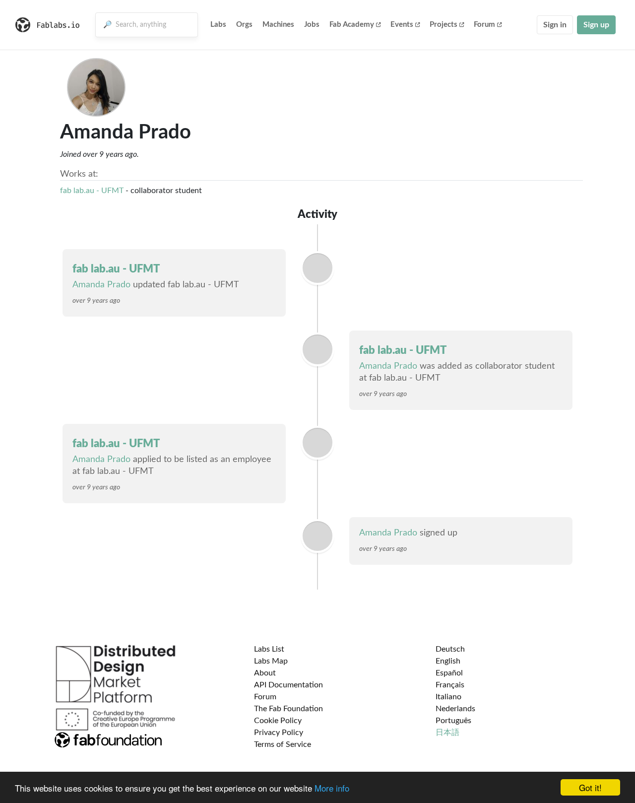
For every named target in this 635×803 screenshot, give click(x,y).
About (265, 673)
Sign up (596, 25)
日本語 (447, 732)
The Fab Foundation (288, 709)
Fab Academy (351, 24)
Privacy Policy (278, 732)
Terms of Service (282, 744)
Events (401, 24)
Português (453, 721)
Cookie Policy (278, 721)
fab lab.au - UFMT (92, 191)
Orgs (244, 24)
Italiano (448, 697)
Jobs (311, 24)
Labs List (269, 649)
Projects (443, 24)
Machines (278, 24)
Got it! (590, 787)
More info (332, 788)
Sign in (555, 25)
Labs (218, 24)
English (448, 661)
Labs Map (271, 661)
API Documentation (288, 685)
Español (449, 673)
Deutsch (450, 649)
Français (450, 685)
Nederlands (455, 709)
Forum (484, 24)
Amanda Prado (101, 284)
